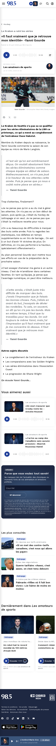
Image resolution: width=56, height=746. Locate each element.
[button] (12, 741)
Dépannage (33, 707)
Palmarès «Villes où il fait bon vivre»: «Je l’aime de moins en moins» (33, 585)
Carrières (5, 712)
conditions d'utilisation (38, 513)
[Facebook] (4, 117)
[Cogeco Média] (37, 698)
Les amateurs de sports (17, 67)
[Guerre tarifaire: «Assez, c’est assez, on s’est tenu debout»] (7, 564)
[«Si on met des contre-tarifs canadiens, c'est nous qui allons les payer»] (7, 543)
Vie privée (23, 707)
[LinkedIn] (23, 718)
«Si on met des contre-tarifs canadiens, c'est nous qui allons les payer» (34, 548)
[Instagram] (8, 718)
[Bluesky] (18, 718)
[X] (28, 718)
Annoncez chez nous (18, 712)
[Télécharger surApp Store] (9, 727)
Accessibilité (22, 709)
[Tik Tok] (13, 718)
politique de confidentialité (12, 513)
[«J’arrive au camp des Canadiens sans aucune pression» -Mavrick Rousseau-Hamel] (13, 438)
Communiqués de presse (39, 709)
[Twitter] (9, 117)
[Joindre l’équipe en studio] (41, 4)
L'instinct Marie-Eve (29, 740)
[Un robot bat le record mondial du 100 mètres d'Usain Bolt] (17, 625)
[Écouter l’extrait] (6, 55)
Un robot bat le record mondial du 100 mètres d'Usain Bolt (15, 648)
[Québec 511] (52, 700)
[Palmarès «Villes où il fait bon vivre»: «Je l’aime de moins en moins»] (7, 581)
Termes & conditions (9, 707)
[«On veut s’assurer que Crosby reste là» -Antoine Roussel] (13, 406)
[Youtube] (34, 718)
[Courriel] (15, 117)
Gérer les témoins (8, 709)
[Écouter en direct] (31, 4)
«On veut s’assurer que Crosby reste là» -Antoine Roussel (37, 409)
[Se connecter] (52, 3)
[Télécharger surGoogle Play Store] (28, 727)
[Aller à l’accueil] (11, 5)
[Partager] (50, 55)
